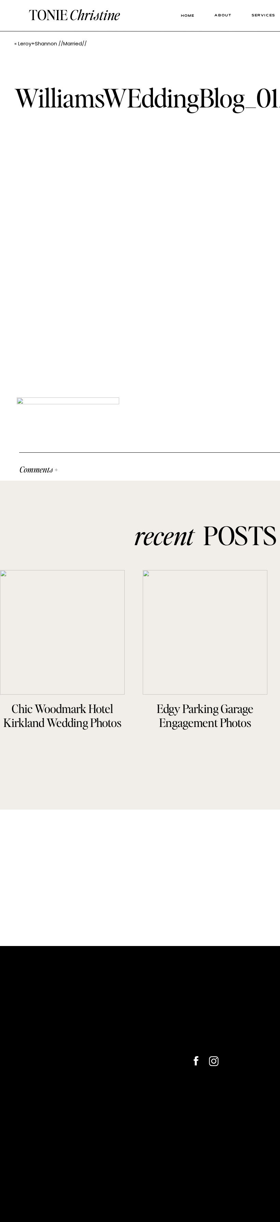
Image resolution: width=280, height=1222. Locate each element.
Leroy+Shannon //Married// (52, 43)
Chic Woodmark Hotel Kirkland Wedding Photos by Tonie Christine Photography (62, 729)
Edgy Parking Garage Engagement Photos (205, 715)
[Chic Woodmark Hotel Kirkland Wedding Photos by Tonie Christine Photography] (62, 632)
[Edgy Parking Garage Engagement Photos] (205, 632)
